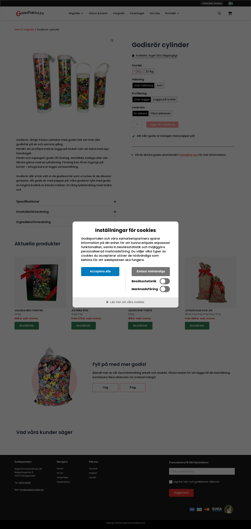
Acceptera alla (100, 271)
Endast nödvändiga (151, 271)
